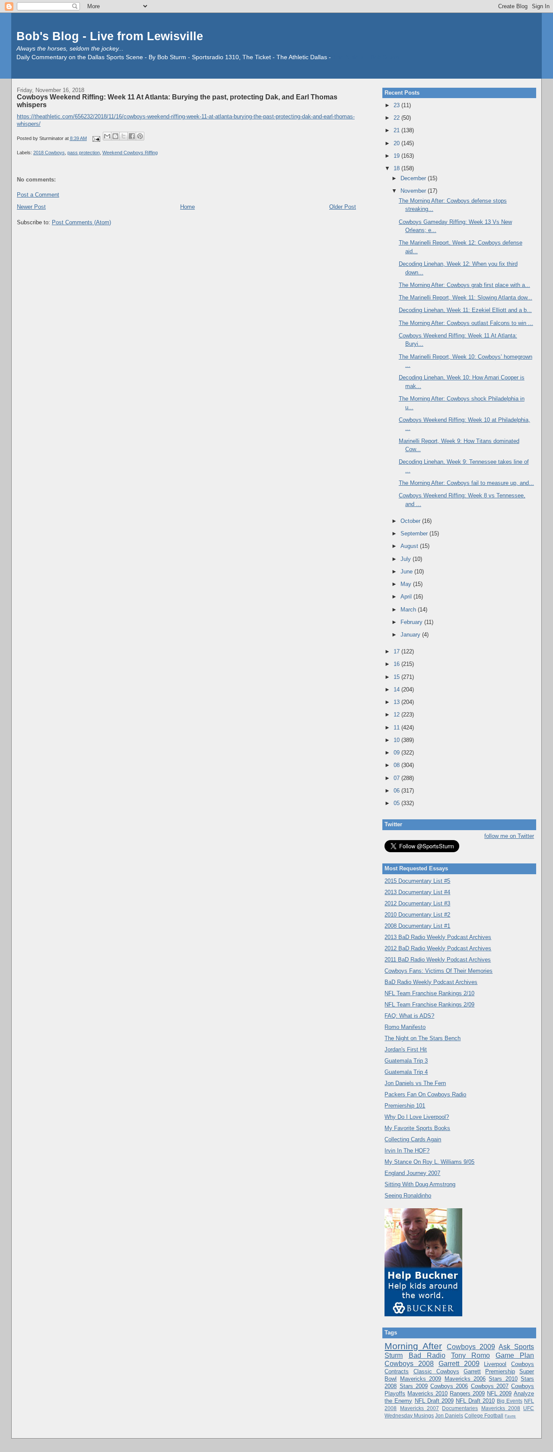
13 (397, 702)
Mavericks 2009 (420, 1379)
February (412, 622)
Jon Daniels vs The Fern (415, 1083)
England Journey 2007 (412, 1173)
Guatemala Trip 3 (406, 1060)
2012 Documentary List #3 (417, 903)
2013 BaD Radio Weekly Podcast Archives (438, 937)
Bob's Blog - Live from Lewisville (109, 36)
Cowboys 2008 (409, 1363)
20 (397, 143)
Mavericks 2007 (419, 1408)
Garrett (472, 1371)
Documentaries (460, 1408)
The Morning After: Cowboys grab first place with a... (464, 285)
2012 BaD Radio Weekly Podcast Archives (438, 948)
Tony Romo (470, 1355)
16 (397, 664)
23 (397, 105)
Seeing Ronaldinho (408, 1195)
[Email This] (107, 136)
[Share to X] (123, 136)
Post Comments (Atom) (81, 222)
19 (397, 156)
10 (397, 740)
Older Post (342, 207)
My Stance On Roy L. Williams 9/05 (429, 1162)
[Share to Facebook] (131, 136)
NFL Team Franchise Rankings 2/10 (429, 993)
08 (397, 765)
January (411, 634)
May (406, 584)
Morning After (413, 1346)
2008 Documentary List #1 (417, 926)
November (414, 191)
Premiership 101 (405, 1105)
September (414, 533)
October (411, 521)
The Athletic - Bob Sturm (366, 57)
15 (397, 677)
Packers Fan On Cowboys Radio (425, 1094)
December (414, 178)
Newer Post (31, 207)
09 (397, 752)
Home (187, 207)
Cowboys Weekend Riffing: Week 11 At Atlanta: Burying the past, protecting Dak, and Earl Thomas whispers (177, 100)
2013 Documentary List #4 (417, 892)
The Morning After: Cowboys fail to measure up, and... (466, 483)
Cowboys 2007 (490, 1386)
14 (397, 689)
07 (397, 778)
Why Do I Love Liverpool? (417, 1117)
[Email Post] (95, 138)
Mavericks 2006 (465, 1379)
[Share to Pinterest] (140, 136)
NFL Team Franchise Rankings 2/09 (429, 1004)
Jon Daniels (449, 1415)
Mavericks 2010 (427, 1393)
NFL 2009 (499, 1393)
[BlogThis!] (115, 136)
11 (397, 727)
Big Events (509, 1401)
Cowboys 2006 (449, 1386)
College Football (483, 1415)
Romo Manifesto (405, 1027)
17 (397, 651)
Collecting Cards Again (413, 1139)
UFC (528, 1408)
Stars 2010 (503, 1379)
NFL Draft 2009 (434, 1401)
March (409, 609)
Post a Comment (38, 194)
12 (397, 714)
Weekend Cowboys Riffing (130, 152)
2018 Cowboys (49, 152)
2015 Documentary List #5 (417, 881)
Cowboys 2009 (471, 1346)
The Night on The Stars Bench (423, 1038)
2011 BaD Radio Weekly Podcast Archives (438, 959)
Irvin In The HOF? (407, 1150)
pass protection (83, 152)
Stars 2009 (414, 1386)
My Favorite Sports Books (417, 1128)
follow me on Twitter (509, 836)
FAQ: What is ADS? (409, 1016)
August (410, 546)
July (406, 559)
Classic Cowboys (436, 1371)
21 (397, 130)
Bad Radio (427, 1355)
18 (397, 168)
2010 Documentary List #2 (417, 914)
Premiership (500, 1371)
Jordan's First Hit (406, 1049)
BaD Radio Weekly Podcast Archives (431, 982)
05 (397, 803)
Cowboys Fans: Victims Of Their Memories (439, 971)
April (406, 596)
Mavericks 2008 (500, 1408)
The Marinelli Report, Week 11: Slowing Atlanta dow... (465, 297)
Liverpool (495, 1364)
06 (397, 790)
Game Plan (515, 1355)
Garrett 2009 (459, 1363)
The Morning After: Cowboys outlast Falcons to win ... (466, 323)
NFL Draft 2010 (475, 1401)
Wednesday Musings (409, 1415)
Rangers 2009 (467, 1393)
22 (397, 118)
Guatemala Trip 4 (406, 1072)
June (407, 571)
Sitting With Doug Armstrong (420, 1184)
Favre (510, 1416)
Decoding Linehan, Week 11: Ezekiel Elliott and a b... (465, 310)
